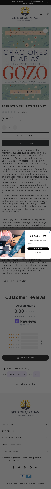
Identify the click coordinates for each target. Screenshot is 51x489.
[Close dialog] (49, 231)
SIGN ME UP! (38, 248)
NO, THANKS (38, 252)
